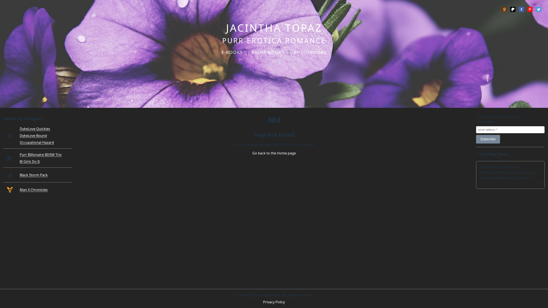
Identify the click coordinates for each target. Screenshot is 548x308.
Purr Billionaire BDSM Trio (41, 154)
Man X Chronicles (34, 189)
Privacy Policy (274, 302)
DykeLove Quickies (35, 128)
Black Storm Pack (34, 175)
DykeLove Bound (33, 135)
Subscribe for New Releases (498, 116)
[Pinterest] (530, 10)
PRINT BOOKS (268, 52)
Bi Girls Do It (30, 161)
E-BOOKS (232, 52)
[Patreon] (513, 10)
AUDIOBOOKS (310, 52)
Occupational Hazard (37, 142)
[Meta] (521, 10)
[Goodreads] (504, 10)
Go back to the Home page (274, 153)
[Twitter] (538, 10)
